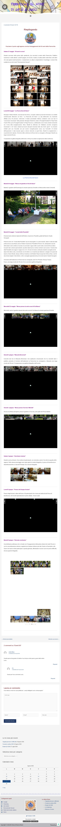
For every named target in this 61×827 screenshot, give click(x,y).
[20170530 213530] (29, 267)
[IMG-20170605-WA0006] (19, 501)
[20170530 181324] (35, 193)
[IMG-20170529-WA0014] (11, 144)
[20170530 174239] (25, 193)
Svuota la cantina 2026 (8, 744)
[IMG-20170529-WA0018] (49, 144)
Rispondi (55, 664)
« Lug (4, 787)
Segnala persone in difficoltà (9, 741)
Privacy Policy (27, 821)
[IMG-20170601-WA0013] (29, 368)
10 (6, 776)
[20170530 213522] (38, 267)
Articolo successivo (53, 639)
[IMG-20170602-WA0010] (48, 417)
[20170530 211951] (10, 267)
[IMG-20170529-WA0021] (30, 144)
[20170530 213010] (19, 267)
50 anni (12, 25)
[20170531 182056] (44, 316)
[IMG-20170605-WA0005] (38, 501)
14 (38, 776)
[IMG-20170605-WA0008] (29, 501)
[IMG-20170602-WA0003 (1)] (29, 417)
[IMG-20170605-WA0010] (48, 501)
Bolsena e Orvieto (49, 809)
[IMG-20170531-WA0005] (19, 368)
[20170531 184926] (35, 316)
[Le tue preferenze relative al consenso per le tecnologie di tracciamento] (58, 824)
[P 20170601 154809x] (10, 368)
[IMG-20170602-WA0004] (10, 417)
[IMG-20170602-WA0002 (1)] (38, 417)
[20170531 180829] (16, 316)
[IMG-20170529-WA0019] (40, 144)
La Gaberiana (48, 807)
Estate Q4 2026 (6, 746)
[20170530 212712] (48, 267)
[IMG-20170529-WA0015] (21, 144)
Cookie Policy (35, 821)
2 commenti (7, 25)
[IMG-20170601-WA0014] (48, 369)
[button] (30, 16)
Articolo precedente (7, 639)
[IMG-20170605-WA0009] (10, 501)
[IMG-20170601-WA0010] (38, 368)
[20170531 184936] (26, 316)
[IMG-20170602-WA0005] (19, 417)
